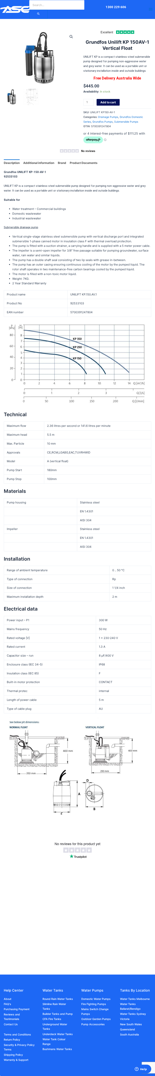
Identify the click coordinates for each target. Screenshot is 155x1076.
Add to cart (108, 102)
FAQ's (7, 1004)
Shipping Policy (13, 1054)
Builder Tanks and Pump (58, 1013)
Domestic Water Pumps (96, 998)
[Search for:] (38, 14)
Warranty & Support (16, 1059)
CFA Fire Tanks (52, 1019)
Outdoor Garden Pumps (96, 1019)
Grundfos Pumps (102, 121)
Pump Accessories (93, 1024)
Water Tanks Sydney (133, 1013)
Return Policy (12, 1039)
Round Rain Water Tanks (58, 998)
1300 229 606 (116, 7)
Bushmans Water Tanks (57, 1049)
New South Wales (131, 1024)
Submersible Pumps (126, 121)
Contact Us (11, 1024)
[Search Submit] (38, 14)
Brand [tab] (62, 163)
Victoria (124, 1019)
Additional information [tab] (38, 163)
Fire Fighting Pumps (93, 1004)
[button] (71, 36)
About (7, 998)
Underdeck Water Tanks (58, 1034)
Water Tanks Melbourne (135, 998)
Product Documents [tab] (83, 163)
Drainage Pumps (108, 116)
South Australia (129, 1034)
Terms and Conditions (17, 1034)
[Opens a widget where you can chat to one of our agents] (140, 1069)
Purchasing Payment (16, 1009)
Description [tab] (12, 163)
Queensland (127, 1029)
